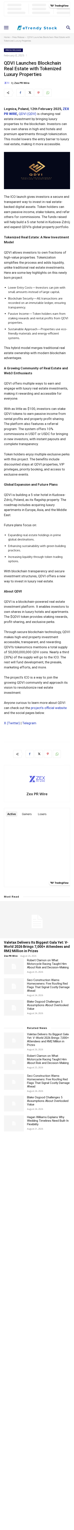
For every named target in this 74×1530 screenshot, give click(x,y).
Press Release (18, 37)
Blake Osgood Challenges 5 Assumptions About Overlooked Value (47, 1005)
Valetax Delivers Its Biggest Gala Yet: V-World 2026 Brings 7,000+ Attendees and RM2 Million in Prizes (37, 946)
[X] (29, 93)
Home (7, 37)
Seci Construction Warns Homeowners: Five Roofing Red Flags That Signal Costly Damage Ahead (48, 985)
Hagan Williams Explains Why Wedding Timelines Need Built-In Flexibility (48, 1120)
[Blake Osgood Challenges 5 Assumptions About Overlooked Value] (14, 1008)
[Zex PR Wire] (7, 83)
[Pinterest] (38, 93)
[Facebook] (20, 93)
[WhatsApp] (48, 93)
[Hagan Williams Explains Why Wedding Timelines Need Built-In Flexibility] (14, 1123)
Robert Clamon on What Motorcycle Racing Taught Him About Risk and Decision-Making (48, 963)
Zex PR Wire (21, 82)
